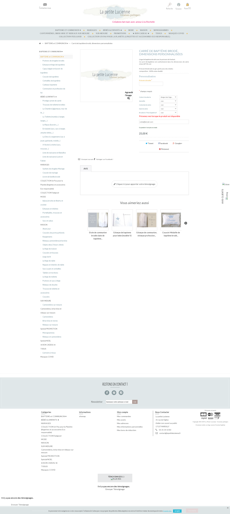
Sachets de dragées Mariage (53, 169)
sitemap (82, 416)
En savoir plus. (167, 511)
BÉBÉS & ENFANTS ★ (112, 30)
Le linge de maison (49, 249)
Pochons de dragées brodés (53, 61)
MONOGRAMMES (161, 30)
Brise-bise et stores (50, 321)
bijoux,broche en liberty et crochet (51, 203)
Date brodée (143, 109)
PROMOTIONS (120, 33)
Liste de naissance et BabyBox (54, 153)
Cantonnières (47, 317)
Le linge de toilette (49, 277)
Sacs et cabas (47, 221)
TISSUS (159, 33)
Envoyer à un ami (87, 159)
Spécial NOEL (45, 341)
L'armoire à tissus (49, 353)
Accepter (177, 511)
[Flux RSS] (116, 479)
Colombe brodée (145, 105)
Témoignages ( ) (116, 476)
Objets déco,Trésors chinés (53, 245)
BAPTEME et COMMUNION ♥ (68, 30)
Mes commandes (124, 416)
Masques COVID (176, 33)
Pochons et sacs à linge (51, 281)
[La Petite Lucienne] (115, 12)
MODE (131, 30)
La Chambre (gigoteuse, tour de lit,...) (53, 111)
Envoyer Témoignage (115, 489)
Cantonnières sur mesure (52, 305)
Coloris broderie (145, 97)
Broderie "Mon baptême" (148, 113)
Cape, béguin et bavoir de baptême (51, 71)
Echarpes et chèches (50, 209)
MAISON (143, 30)
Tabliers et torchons (50, 273)
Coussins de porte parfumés (53, 233)
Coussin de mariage (50, 173)
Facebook (163, 143)
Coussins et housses (50, 253)
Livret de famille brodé (51, 177)
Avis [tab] (86, 168)
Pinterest (165, 149)
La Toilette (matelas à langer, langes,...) (52, 119)
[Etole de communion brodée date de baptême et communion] (97, 219)
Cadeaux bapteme (49, 85)
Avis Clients (222, 196)
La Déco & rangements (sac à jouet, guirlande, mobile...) (52, 139)
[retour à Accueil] (40, 43)
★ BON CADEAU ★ (141, 33)
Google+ (178, 143)
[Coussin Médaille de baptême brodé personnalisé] (171, 219)
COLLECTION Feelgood (70, 37)
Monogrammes (48, 333)
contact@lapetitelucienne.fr (170, 433)
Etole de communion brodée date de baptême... (98, 235)
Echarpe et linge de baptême (53, 65)
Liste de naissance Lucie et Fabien (51, 159)
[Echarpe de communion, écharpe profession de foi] (146, 219)
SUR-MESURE (102, 33)
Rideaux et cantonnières (51, 337)
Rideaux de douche (49, 285)
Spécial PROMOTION (48, 329)
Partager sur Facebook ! (104, 159)
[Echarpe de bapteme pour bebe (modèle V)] (122, 219)
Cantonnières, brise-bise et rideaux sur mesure (65, 33)
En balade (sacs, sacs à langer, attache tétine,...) (52, 131)
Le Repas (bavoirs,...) (50, 125)
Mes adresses (123, 423)
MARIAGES (92, 30)
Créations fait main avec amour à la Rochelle (127, 22)
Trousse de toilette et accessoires (49, 291)
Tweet (150, 143)
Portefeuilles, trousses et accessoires (51, 215)
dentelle (142, 101)
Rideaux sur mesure (50, 325)
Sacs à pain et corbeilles (51, 269)
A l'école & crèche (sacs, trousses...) (50, 147)
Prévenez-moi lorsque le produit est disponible (159, 116)
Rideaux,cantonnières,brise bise (54, 241)
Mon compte (122, 412)
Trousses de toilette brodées (53, 105)
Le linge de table (48, 261)
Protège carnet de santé (51, 101)
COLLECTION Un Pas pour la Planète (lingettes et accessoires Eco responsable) (129, 37)
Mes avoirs (121, 420)
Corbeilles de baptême (51, 81)
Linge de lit (46, 257)
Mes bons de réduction (126, 430)
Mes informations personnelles (130, 427)
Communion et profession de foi (52, 91)
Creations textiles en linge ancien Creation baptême (210, 425)
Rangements (47, 237)
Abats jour (46, 229)
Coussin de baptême (50, 77)
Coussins (46, 297)
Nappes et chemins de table (53, 265)
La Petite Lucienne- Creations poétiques (216, 422)
